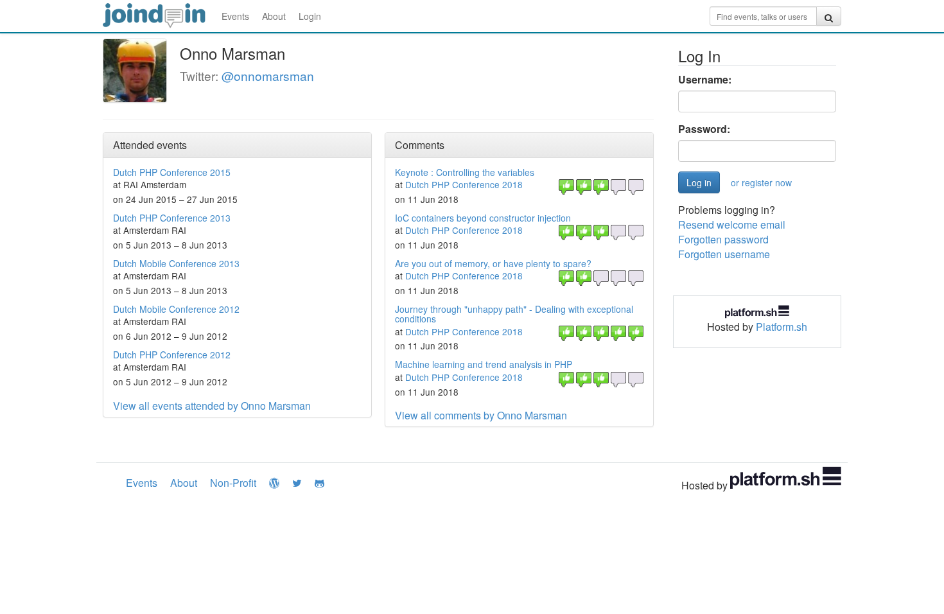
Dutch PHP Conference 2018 (464, 184)
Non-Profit (233, 482)
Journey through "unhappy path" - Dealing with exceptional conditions (514, 314)
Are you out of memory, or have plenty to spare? (493, 263)
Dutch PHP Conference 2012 (172, 354)
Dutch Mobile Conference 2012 (176, 309)
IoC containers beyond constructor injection (483, 217)
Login (310, 16)
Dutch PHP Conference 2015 (172, 172)
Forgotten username (724, 254)
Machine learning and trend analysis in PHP (483, 364)
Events (235, 16)
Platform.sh (781, 326)
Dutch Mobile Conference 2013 (176, 263)
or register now (761, 182)
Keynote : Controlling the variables (464, 172)
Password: (704, 129)
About (274, 16)
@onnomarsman (268, 75)
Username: (704, 80)
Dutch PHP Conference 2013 (172, 217)
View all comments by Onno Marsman (481, 415)
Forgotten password (723, 239)
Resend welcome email (731, 224)
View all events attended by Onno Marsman (212, 405)
